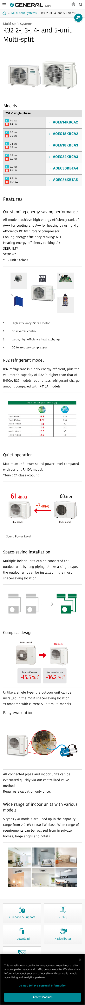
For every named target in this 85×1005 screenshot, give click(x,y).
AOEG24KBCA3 (65, 157)
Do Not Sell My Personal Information (43, 985)
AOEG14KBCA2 (65, 122)
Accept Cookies (43, 997)
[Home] (4, 13)
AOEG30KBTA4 (65, 169)
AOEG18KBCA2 (65, 134)
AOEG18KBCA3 (65, 146)
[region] (42, 979)
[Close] (80, 959)
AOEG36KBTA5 (65, 180)
